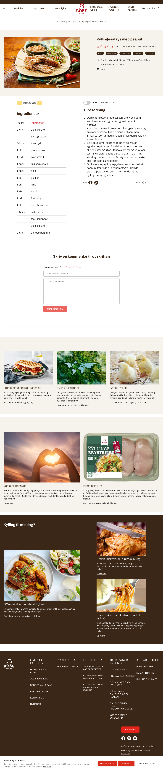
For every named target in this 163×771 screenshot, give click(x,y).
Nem (100, 53)
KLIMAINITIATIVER (145, 673)
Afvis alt (126, 764)
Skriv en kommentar (147, 46)
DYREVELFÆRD (118, 669)
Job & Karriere (132, 8)
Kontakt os (37, 698)
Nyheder (35, 704)
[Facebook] (90, 183)
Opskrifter (38, 8)
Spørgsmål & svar (41, 685)
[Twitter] (96, 183)
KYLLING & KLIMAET (146, 679)
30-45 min (125, 53)
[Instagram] (129, 738)
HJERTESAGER (144, 666)
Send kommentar (55, 309)
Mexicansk (111, 53)
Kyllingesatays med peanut (94, 21)
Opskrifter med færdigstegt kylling (93, 687)
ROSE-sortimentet (68, 666)
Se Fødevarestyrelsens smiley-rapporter (137, 746)
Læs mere (101, 573)
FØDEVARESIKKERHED (122, 676)
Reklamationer (39, 691)
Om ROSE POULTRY (113, 8)
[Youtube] (135, 738)
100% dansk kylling (96, 8)
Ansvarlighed (60, 8)
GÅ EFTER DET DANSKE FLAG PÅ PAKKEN (119, 694)
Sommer (150, 53)
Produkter (19, 8)
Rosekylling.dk (63, 21)
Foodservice (148, 8)
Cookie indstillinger (147, 764)
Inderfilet (138, 53)
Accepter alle (107, 764)
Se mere (101, 636)
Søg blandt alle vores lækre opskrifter (22, 616)
